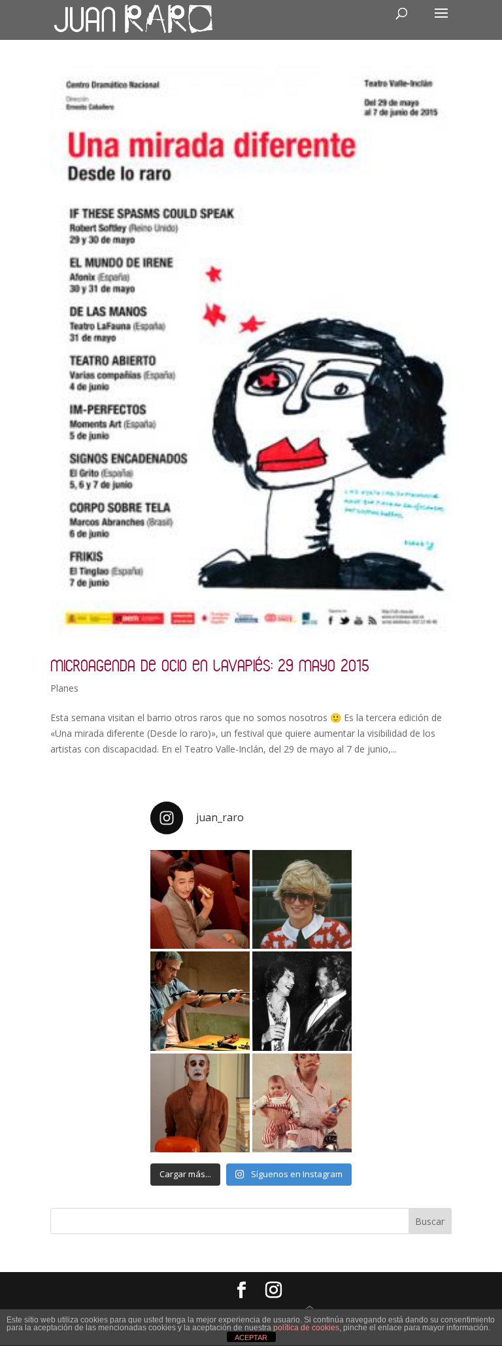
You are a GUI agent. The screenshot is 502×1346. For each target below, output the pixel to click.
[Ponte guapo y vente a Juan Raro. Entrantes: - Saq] (200, 1103)
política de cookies (306, 1327)
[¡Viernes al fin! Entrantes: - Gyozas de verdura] (302, 1001)
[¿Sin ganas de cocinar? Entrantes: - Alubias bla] (302, 1103)
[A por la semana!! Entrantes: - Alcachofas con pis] (200, 1001)
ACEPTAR (251, 1337)
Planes (64, 688)
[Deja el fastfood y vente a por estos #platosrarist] (200, 899)
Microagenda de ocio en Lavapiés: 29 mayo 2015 (209, 665)
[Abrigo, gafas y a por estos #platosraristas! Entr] (302, 899)
